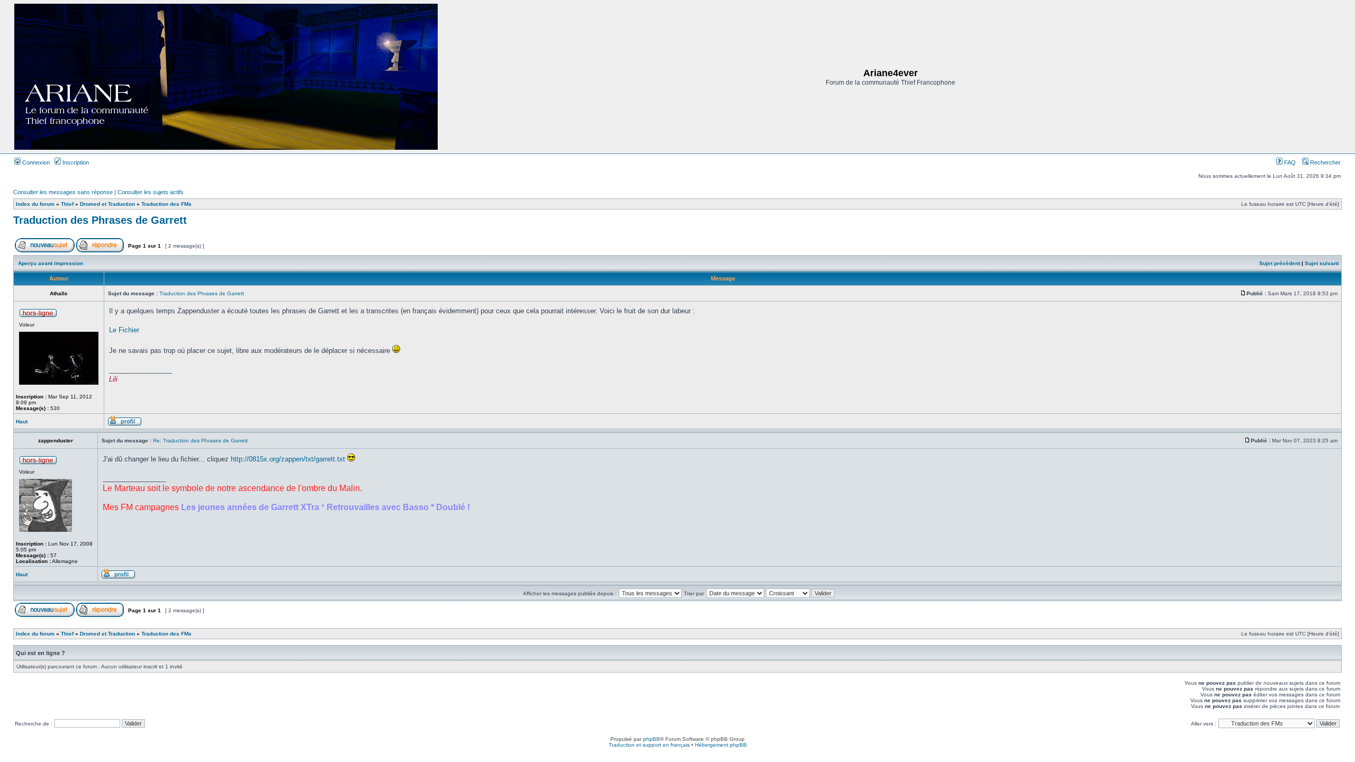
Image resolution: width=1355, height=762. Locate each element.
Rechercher (1324, 162)
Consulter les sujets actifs (151, 192)
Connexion (35, 162)
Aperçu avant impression (50, 263)
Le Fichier (124, 330)
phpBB (651, 739)
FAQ (1289, 162)
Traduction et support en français (649, 745)
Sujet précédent (1279, 263)
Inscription (75, 162)
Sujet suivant (1322, 263)
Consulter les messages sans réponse (63, 192)
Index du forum (35, 204)
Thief (67, 204)
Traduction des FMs (166, 204)
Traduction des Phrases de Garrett (100, 220)
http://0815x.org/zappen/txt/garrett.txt (288, 459)
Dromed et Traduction (107, 204)
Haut (22, 421)
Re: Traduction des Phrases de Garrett (200, 440)
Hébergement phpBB (721, 745)
